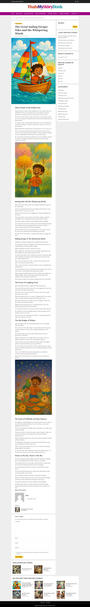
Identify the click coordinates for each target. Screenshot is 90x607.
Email (16, 543)
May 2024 (60, 81)
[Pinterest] (78, 1)
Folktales (73, 13)
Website (17, 547)
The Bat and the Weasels (63, 45)
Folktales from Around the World (66, 98)
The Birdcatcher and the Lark (65, 43)
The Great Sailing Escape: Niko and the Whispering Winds (27, 584)
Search (61, 23)
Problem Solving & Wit (63, 119)
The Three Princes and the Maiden (66, 40)
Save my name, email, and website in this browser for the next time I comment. (32, 553)
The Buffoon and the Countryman (71, 594)
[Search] (78, 13)
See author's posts (31, 499)
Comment (17, 521)
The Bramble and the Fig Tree (65, 48)
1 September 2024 (26, 570)
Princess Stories (61, 117)
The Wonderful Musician (47, 568)
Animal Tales (19, 13)
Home (12, 13)
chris (17, 36)
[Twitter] (76, 1)
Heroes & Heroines (64, 13)
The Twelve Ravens (27, 568)
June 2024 (60, 78)
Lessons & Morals (52, 13)
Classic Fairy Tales (28, 13)
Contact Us (42, 602)
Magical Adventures (40, 13)
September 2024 (62, 70)
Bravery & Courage (62, 93)
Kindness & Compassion (63, 106)
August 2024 (61, 73)
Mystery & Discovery (63, 114)
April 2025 (60, 68)
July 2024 (60, 76)
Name (17, 538)
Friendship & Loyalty (63, 101)
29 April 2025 (21, 36)
